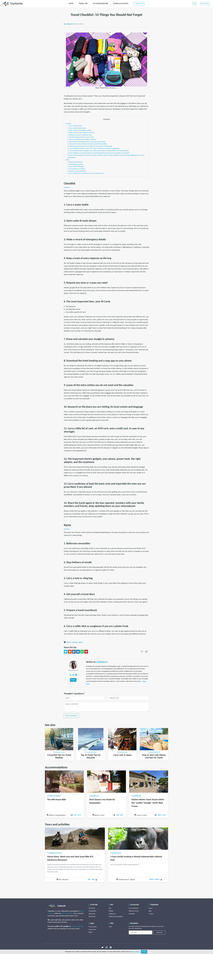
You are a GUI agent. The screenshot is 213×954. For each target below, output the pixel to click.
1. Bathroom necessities (74, 162)
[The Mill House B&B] (64, 781)
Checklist (68, 123)
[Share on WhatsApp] (82, 652)
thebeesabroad (155, 752)
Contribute (92, 908)
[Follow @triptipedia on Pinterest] (110, 947)
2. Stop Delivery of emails (75, 164)
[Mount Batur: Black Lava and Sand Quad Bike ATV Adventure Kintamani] (75, 839)
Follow (73, 680)
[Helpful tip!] (146, 651)
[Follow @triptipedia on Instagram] (106, 947)
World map (92, 913)
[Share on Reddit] (70, 652)
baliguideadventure (55, 853)
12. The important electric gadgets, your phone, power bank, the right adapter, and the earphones (98, 150)
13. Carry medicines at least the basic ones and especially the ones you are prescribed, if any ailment (98, 153)
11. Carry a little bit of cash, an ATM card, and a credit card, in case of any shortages (93, 148)
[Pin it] (86, 652)
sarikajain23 (70, 24)
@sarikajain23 (73, 670)
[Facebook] (76, 675)
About (150, 908)
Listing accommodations (116, 916)
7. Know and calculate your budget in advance (81, 139)
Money (80, 642)
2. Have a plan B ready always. (76, 128)
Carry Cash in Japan (122, 755)
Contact (151, 913)
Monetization (92, 911)
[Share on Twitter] (65, 652)
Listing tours (112, 913)
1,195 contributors (67, 913)
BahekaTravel (116, 853)
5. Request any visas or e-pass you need (79, 135)
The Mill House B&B (56, 800)
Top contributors (134, 908)
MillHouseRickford (55, 796)
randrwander (123, 752)
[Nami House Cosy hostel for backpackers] (106, 781)
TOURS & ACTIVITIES (120, 4)
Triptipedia (16, 3)
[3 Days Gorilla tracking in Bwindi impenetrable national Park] (138, 839)
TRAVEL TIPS (83, 4)
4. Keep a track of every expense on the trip (80, 132)
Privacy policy (93, 926)
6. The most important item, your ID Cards (80, 137)
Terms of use (92, 929)
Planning (75, 642)
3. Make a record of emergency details (79, 130)
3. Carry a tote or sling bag (75, 166)
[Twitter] (73, 675)
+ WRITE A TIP (139, 3)
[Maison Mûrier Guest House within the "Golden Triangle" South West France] (148, 781)
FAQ (110, 908)
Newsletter (132, 913)
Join (194, 3)
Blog (150, 911)
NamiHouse (95, 796)
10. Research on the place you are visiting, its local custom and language (89, 146)
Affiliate (111, 911)
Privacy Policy (135, 951)
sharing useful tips (77, 926)
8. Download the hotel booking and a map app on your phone (86, 141)
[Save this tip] (142, 651)
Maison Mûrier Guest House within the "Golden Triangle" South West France (147, 803)
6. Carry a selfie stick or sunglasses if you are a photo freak (85, 173)
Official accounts (134, 911)
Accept (144, 951)
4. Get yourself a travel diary (76, 169)
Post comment (71, 716)
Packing (69, 642)
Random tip (92, 916)
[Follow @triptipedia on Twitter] (102, 947)
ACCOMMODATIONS (100, 4)
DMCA (90, 932)
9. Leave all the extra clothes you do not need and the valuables (87, 144)
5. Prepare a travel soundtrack (76, 171)
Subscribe (159, 932)
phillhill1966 (137, 796)
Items (67, 160)
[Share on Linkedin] (78, 652)
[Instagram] (70, 675)
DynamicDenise (92, 752)
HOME (71, 4)
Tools (110, 926)
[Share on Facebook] (74, 652)
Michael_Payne (60, 752)
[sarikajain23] (73, 665)
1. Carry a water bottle (74, 126)
